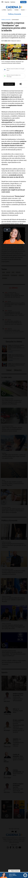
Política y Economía (6, 19)
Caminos (12, 2)
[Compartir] (20, 84)
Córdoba (16, 10)
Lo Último (4, 10)
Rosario (23, 10)
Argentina (9, 10)
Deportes (7, 2)
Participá (23, 2)
